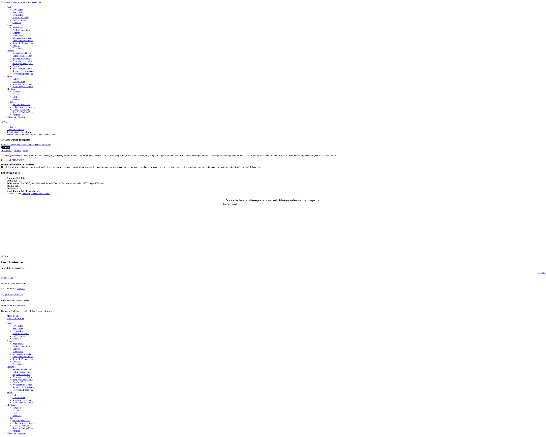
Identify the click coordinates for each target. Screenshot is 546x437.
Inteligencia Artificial (22, 38)
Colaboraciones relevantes (24, 107)
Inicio (9, 7)
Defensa (16, 33)
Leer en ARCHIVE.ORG (12, 160)
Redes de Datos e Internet (24, 43)
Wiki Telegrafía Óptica (23, 86)
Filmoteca (17, 91)
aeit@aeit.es (21, 305)
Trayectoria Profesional (23, 74)
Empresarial (18, 35)
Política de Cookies (15, 318)
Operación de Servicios (23, 40)
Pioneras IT (18, 66)
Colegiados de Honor (22, 56)
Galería (16, 79)
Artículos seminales (21, 104)
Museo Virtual (19, 81)
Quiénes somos (19, 20)
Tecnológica (18, 48)
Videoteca (17, 99)
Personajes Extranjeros (23, 63)
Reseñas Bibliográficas (23, 112)
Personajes (11, 51)
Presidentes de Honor (22, 68)
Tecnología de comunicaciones (20, 132)
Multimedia (12, 89)
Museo (10, 76)
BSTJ (9, 150)
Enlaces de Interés (21, 17)
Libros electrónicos (21, 109)
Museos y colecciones (22, 84)
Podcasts (16, 94)
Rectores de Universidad (24, 71)
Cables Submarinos (21, 30)
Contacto (17, 22)
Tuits (15, 97)
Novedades (18, 10)
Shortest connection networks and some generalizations (26, 144)
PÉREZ (17, 150)
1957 (3, 150)
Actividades (18, 12)
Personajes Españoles (22, 61)
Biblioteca (11, 102)
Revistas (16, 115)
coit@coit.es (21, 289)
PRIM (25, 150)
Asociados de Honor (22, 53)
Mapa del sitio (13, 316)
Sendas (10, 25)
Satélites (16, 45)
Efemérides (18, 15)
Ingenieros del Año (21, 58)
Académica (18, 27)
